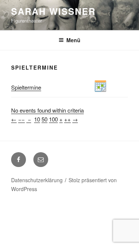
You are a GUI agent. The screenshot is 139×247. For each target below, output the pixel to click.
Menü (73, 40)
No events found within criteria (47, 110)
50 (44, 119)
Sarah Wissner (53, 11)
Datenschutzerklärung (37, 180)
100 (53, 119)
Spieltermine (26, 87)
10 (37, 119)
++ (67, 119)
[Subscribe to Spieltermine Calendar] (100, 90)
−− (21, 119)
